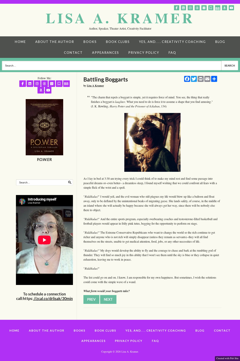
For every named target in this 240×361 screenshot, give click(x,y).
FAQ (172, 53)
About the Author (54, 42)
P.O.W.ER (44, 159)
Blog (220, 42)
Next (108, 299)
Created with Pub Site (227, 358)
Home (20, 42)
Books (90, 42)
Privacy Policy (143, 53)
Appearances (105, 53)
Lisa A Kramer (95, 85)
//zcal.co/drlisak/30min (53, 298)
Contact (73, 53)
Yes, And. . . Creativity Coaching (172, 42)
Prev (91, 299)
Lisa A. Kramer (120, 17)
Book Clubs (118, 42)
